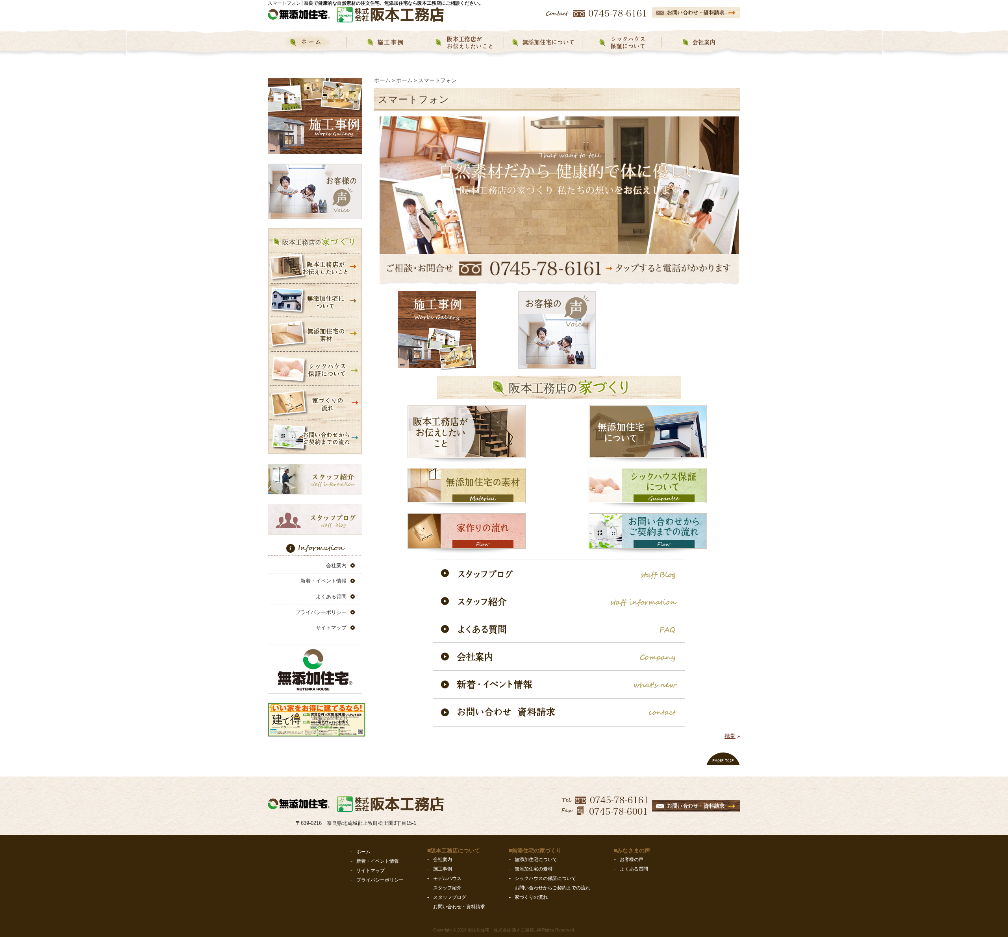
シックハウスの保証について (545, 878)
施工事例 (442, 869)
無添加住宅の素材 (533, 869)
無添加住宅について (536, 859)
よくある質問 (331, 597)
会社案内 (336, 565)
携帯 (730, 736)
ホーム (382, 80)
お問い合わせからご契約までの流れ (552, 888)
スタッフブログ (449, 897)
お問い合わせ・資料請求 (459, 906)
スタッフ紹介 (447, 888)
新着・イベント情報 (323, 581)
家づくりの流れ (531, 897)
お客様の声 (631, 859)
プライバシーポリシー (320, 612)
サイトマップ (331, 628)
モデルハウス (447, 878)
